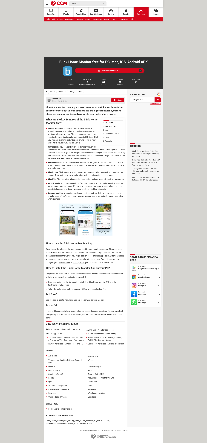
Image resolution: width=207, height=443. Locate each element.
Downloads (141, 14)
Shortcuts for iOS (55, 374)
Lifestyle (72, 92)
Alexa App (52, 356)
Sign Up (82, 430)
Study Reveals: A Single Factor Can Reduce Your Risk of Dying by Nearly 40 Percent (145, 153)
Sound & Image (96, 14)
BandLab (92, 344)
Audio (48, 19)
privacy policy (56, 314)
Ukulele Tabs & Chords (57, 397)
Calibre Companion (96, 366)
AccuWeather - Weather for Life (101, 378)
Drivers (106, 19)
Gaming (111, 14)
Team (88, 430)
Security (126, 14)
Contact (118, 430)
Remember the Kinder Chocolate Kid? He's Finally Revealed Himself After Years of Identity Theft (146, 162)
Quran (51, 382)
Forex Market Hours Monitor (60, 409)
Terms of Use (95, 430)
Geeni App (52, 366)
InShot (90, 334)
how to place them (92, 259)
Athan (90, 385)
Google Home (54, 370)
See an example (155, 104)
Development (69, 19)
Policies (125, 430)
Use (106, 130)
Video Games (97, 19)
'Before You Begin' (72, 256)
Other (80, 92)
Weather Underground (57, 385)
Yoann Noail (56, 99)
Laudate (51, 378)
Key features (110, 126)
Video (132, 19)
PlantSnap (92, 382)
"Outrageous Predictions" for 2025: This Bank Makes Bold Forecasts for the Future (145, 171)
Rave (50, 344)
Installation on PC (112, 134)
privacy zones (78, 262)
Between (52, 393)
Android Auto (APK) (96, 374)
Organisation (123, 19)
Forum (155, 14)
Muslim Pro (93, 356)
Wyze (90, 360)
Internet (87, 19)
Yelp (90, 370)
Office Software (57, 19)
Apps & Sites (81, 14)
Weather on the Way (96, 393)
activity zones (64, 262)
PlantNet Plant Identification (60, 389)
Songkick (92, 397)
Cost (107, 137)
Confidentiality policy (108, 430)
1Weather (92, 389)
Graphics (80, 19)
